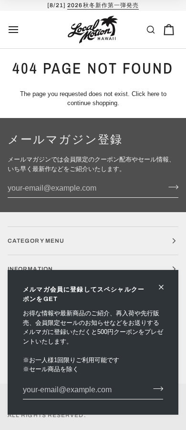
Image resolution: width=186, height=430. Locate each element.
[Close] (165, 287)
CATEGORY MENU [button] (36, 240)
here (153, 93)
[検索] (150, 29)
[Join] (155, 389)
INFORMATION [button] (30, 269)
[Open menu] (22, 29)
